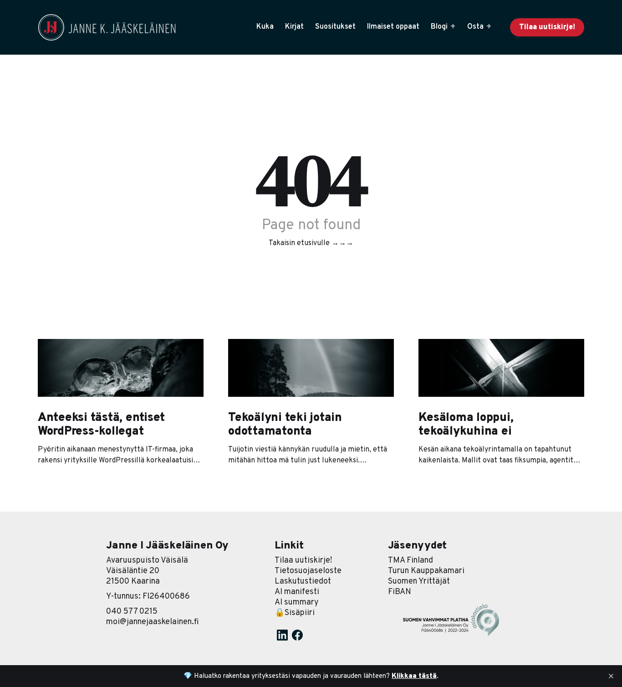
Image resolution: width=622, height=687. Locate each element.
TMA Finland (410, 560)
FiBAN (399, 592)
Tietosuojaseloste (308, 571)
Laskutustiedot (303, 581)
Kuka (265, 26)
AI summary (297, 602)
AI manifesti (297, 592)
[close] (611, 676)
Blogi (439, 26)
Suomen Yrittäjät (419, 581)
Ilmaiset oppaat (393, 26)
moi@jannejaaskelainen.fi (152, 622)
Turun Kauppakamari (426, 571)
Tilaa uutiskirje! (547, 27)
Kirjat (294, 26)
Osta (475, 26)
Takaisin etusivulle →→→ (311, 243)
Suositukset (335, 26)
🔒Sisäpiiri (295, 613)
